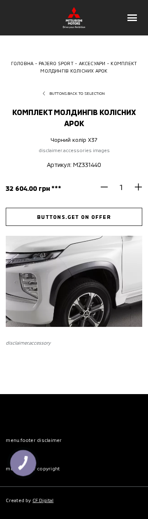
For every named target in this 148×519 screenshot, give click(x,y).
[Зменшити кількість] (108, 187)
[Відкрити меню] (132, 18)
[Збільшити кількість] (135, 187)
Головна (22, 63)
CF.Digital (42, 500)
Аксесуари (92, 63)
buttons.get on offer (74, 217)
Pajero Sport (56, 63)
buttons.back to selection (77, 93)
